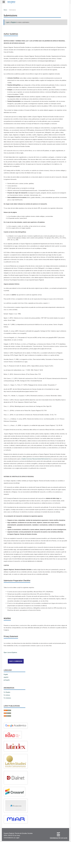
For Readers (7, 692)
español (6, 677)
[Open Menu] (4, 2)
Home (5, 10)
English (6, 674)
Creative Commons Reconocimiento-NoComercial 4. (36, 459)
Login (7, 22)
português (7, 680)
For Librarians (7, 698)
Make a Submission (15, 661)
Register (13, 22)
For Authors (7, 695)
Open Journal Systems (10, 652)
